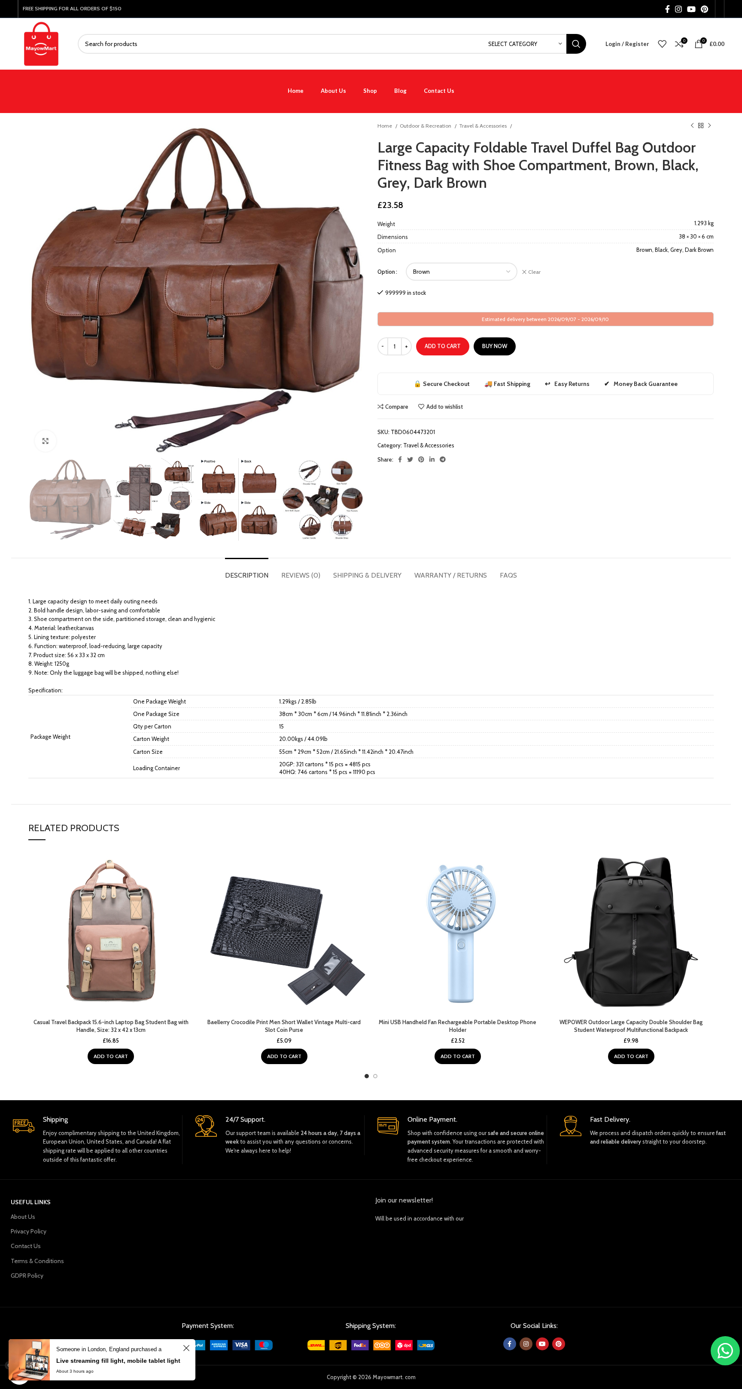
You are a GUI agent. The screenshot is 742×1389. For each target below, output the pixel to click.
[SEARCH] (576, 44)
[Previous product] (692, 126)
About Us (23, 1217)
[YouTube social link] (691, 9)
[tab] (246, 571)
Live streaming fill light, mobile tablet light (118, 1360)
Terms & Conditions (37, 1261)
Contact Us (26, 1246)
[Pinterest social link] (704, 9)
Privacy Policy (28, 1231)
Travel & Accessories (483, 125)
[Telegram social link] (442, 459)
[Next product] (709, 126)
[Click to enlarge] (45, 441)
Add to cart (443, 346)
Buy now (494, 346)
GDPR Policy (27, 1275)
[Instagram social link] (678, 9)
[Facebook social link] (667, 9)
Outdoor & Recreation (426, 125)
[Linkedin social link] (432, 459)
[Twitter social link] (410, 459)
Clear (534, 272)
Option (386, 271)
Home (385, 125)
